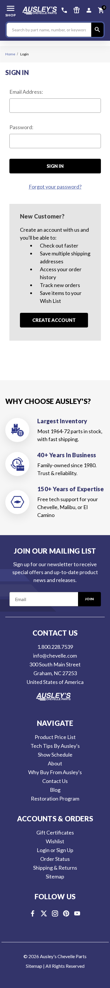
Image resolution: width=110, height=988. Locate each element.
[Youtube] (77, 913)
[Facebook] (33, 913)
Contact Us (55, 781)
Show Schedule (55, 754)
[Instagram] (55, 913)
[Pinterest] (66, 913)
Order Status (55, 859)
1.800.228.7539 (55, 647)
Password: (21, 127)
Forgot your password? (55, 186)
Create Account (54, 320)
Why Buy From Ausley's (55, 772)
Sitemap (55, 876)
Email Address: (26, 91)
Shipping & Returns (55, 867)
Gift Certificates (55, 832)
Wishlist (55, 841)
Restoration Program (55, 798)
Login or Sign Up (55, 850)
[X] (44, 913)
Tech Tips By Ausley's (55, 746)
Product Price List (55, 737)
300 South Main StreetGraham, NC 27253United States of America (55, 673)
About (55, 763)
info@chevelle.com (55, 655)
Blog (55, 789)
